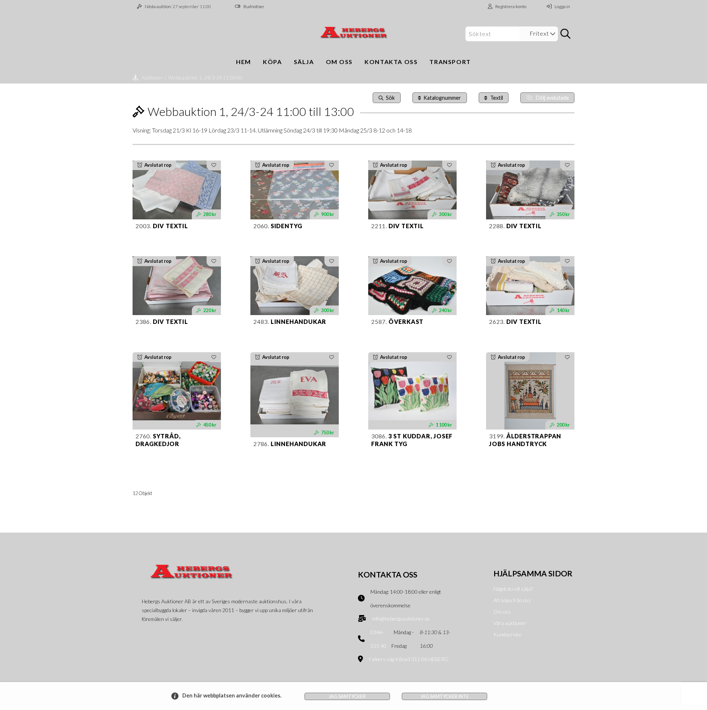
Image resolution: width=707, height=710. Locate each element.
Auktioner (152, 78)
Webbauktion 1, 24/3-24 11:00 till (205, 78)
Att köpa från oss (512, 600)
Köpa (272, 61)
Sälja (304, 61)
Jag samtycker (347, 696)
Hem (243, 61)
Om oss (339, 61)
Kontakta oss (391, 61)
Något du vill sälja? (513, 589)
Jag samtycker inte (445, 696)
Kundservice (507, 634)
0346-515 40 (378, 639)
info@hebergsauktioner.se (401, 618)
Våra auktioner (509, 623)
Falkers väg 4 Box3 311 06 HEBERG (409, 659)
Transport (450, 61)
